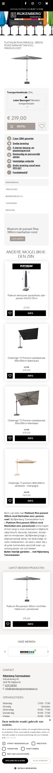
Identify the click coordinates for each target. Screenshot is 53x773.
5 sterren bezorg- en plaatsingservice (23, 149)
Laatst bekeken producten (26, 567)
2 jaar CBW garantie (23, 138)
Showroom (11, 203)
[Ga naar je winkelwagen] (46, 3)
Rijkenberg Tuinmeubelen (16, 675)
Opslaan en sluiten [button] (15, 760)
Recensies (10, 210)
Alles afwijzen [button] (40, 760)
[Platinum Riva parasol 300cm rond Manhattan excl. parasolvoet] (26, 69)
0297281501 (11, 685)
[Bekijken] (46, 3)
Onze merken (26, 641)
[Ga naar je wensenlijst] (39, 3)
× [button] (50, 720)
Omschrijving (12, 182)
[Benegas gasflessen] (27, 651)
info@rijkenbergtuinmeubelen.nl (21, 688)
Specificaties (12, 189)
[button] (26, 768)
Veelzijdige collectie (23, 161)
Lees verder (11, 738)
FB (25, 3)
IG (32, 3)
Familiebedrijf (20, 172)
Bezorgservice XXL (14, 196)
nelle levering (21, 143)
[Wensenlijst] (39, 3)
